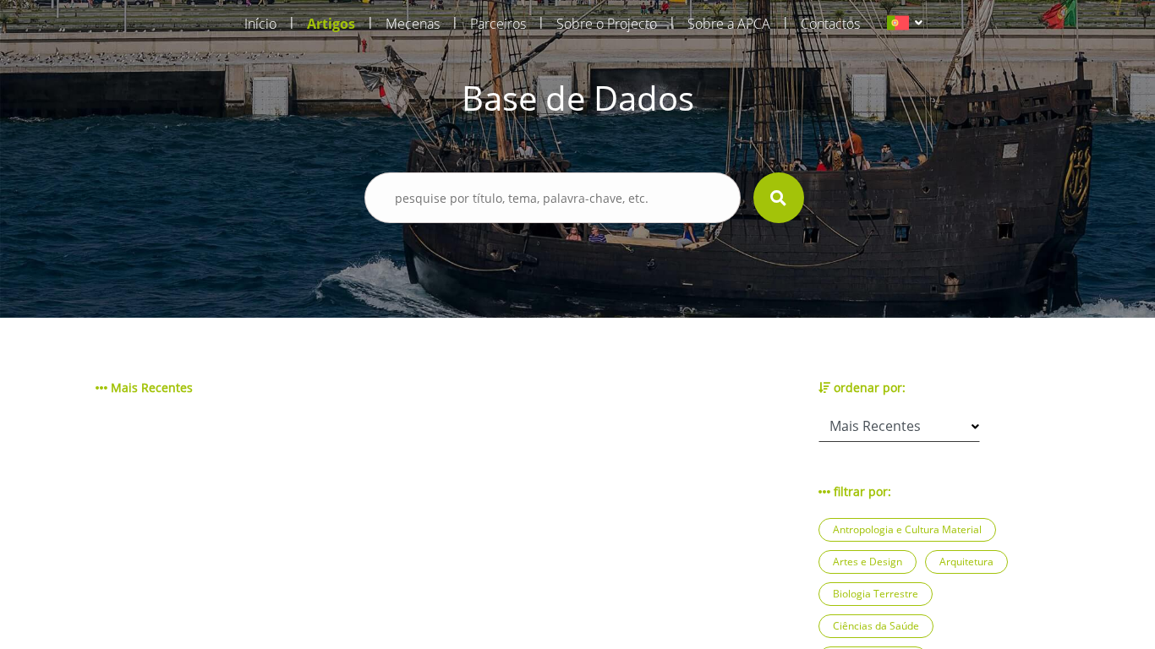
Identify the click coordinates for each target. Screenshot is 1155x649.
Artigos (331, 23)
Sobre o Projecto (606, 23)
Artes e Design (867, 561)
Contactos (830, 23)
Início (260, 23)
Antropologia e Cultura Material (907, 529)
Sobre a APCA (728, 23)
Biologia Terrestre (875, 593)
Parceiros (498, 23)
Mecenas (413, 23)
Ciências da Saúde (876, 626)
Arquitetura (966, 561)
